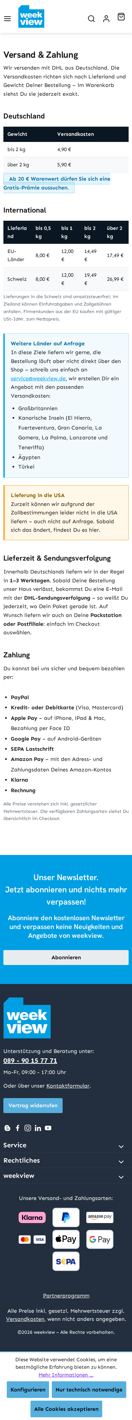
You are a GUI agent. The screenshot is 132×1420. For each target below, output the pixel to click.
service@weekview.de (38, 378)
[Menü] (7, 16)
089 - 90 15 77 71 (30, 1060)
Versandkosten (25, 1319)
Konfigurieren (27, 1389)
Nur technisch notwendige (89, 1389)
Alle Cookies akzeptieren (66, 1409)
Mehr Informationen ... (66, 1375)
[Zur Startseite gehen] (37, 16)
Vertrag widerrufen (33, 1105)
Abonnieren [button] (66, 957)
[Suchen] (91, 16)
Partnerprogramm (66, 1295)
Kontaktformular (67, 1085)
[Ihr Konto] (106, 16)
